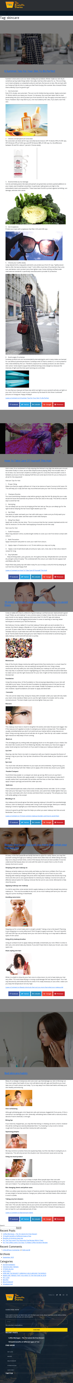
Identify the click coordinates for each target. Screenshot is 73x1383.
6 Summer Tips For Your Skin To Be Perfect (29, 71)
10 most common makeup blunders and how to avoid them (36, 603)
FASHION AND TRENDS (11, 1267)
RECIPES (5, 1280)
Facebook (14, 404)
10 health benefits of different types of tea (17, 1236)
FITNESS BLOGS (8, 1269)
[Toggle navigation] (6, 13)
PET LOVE (6, 1278)
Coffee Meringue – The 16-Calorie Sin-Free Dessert (20, 1234)
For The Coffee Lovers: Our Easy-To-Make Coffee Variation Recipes (25, 1243)
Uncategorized (8, 1284)
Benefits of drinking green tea (13, 1238)
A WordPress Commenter (11, 1250)
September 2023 (8, 1257)
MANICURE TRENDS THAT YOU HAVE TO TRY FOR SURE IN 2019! (24, 1275)
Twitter (26, 404)
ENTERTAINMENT (9, 1265)
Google (48, 404)
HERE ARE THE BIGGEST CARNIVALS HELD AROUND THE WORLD (24, 1273)
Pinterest (60, 404)
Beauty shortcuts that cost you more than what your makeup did (35, 846)
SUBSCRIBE (36, 1330)
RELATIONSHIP (8, 1282)
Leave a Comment (27, 398)
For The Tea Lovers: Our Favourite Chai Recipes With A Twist (23, 1240)
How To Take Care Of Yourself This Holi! (28, 460)
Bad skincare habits (16, 1073)
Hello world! (26, 1250)
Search (2, 1225)
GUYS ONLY (7, 1271)
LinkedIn (37, 404)
